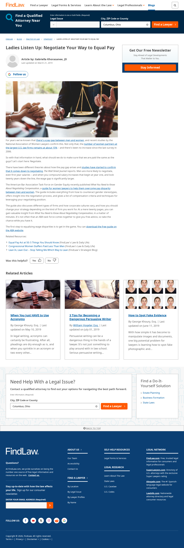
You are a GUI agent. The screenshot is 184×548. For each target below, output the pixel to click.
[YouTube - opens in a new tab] (33, 520)
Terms (9, 539)
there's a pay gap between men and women (60, 140)
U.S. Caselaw (110, 486)
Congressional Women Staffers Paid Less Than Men (37, 246)
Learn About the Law (114, 475)
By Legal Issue (74, 491)
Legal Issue (56, 18)
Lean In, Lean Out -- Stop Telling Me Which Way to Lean (38, 250)
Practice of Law (33, 39)
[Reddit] (56, 520)
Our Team (72, 458)
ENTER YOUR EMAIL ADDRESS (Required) (26, 499)
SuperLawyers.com (155, 470)
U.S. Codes (109, 491)
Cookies (45, 539)
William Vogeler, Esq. (85, 325)
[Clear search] (147, 24)
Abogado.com (153, 481)
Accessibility (73, 463)
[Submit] (50, 505)
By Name (72, 502)
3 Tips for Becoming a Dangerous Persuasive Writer (90, 317)
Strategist (48, 39)
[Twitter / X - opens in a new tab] (41, 520)
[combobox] (75, 24)
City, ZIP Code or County (114, 18)
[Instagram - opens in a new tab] (49, 520)
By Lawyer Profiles (76, 497)
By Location (73, 486)
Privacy (19, 539)
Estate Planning (151, 392)
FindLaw (9, 39)
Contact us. (34, 475)
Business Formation (153, 397)
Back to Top (93, 428)
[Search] (175, 5)
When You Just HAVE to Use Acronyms (29, 317)
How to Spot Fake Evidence (147, 315)
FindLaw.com (152, 458)
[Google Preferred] (64, 520)
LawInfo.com (152, 493)
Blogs (19, 39)
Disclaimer (32, 539)
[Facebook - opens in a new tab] (25, 520)
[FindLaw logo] (16, 5)
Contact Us (73, 469)
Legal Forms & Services (115, 458)
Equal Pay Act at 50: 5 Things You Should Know (34, 242)
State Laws (149, 402)
